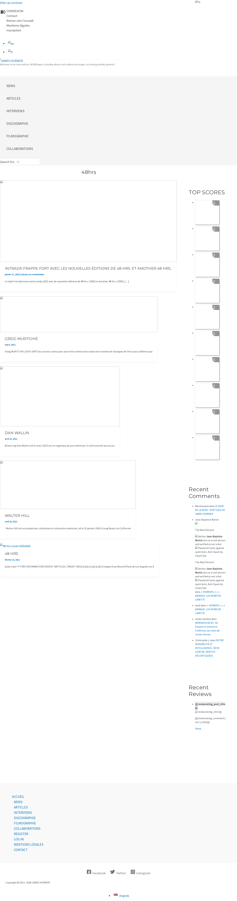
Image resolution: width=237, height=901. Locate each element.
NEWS (18, 802)
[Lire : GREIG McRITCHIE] (78, 331)
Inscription (13, 30)
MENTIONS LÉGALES (28, 844)
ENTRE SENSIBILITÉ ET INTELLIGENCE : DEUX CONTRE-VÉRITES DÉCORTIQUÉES (209, 648)
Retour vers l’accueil (20, 21)
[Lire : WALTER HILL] (68, 508)
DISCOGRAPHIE (25, 818)
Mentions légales (18, 25)
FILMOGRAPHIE (25, 823)
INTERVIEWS (23, 812)
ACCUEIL (18, 796)
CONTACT (21, 850)
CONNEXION (14, 11)
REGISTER (21, 834)
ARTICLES (21, 807)
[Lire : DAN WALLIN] (60, 425)
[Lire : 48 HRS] (15, 546)
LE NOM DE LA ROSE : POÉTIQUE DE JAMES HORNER (210, 509)
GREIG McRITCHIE (21, 339)
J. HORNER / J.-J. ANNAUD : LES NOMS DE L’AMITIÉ (208, 595)
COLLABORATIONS (27, 828)
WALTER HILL (17, 515)
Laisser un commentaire (32, 274)
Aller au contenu (11, 3)
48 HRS (11, 553)
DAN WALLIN (17, 433)
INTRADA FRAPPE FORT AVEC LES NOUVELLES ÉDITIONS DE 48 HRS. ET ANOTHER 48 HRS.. (88, 268)
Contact (11, 16)
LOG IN (19, 839)
